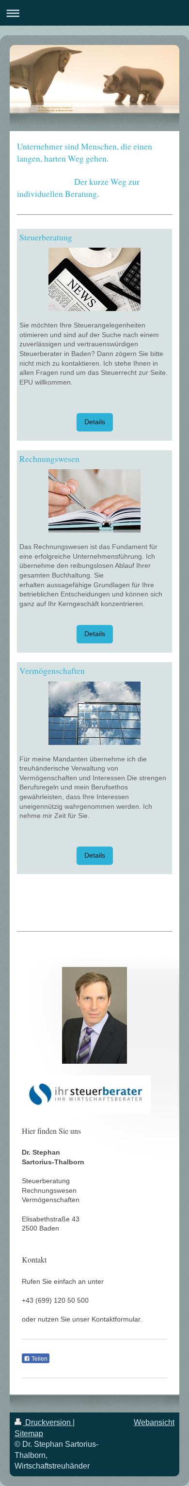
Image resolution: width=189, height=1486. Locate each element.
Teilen (38, 1358)
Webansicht (154, 1422)
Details (94, 422)
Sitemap (29, 1433)
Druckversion (48, 1422)
